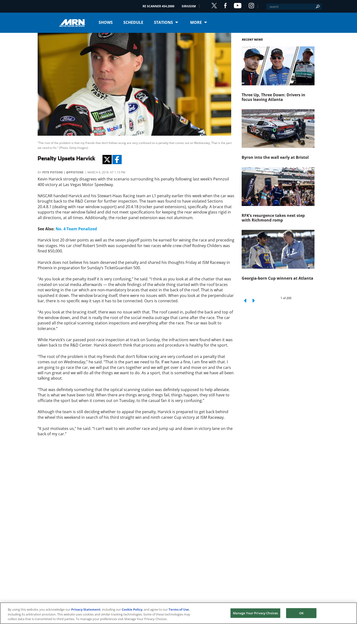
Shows (106, 22)
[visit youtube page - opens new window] (237, 5)
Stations (163, 22)
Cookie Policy (132, 609)
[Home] (74, 22)
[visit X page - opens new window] (214, 5)
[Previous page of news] (245, 300)
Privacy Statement (86, 609)
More (196, 22)
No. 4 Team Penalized (76, 229)
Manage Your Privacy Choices (255, 613)
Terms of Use (179, 609)
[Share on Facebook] (117, 159)
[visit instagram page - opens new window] (251, 5)
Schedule (133, 22)
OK (301, 613)
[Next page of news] (253, 300)
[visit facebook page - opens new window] (225, 5)
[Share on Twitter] (107, 159)
